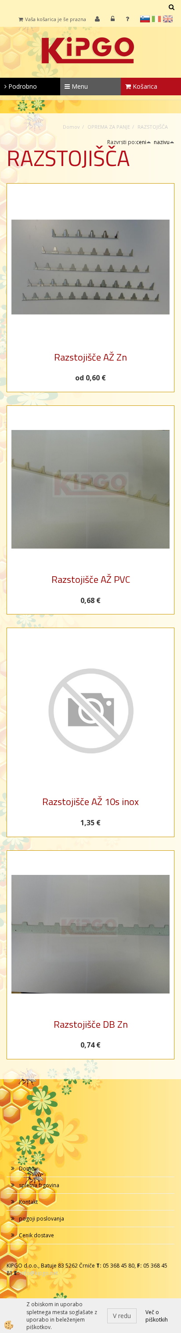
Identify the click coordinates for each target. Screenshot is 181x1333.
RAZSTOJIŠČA (153, 126)
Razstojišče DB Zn (91, 1024)
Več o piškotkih (156, 1315)
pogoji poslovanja (41, 1218)
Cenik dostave (36, 1235)
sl (145, 18)
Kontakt (28, 1202)
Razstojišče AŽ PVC (90, 579)
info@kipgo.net (39, 1273)
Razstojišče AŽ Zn (90, 357)
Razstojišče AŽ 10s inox (90, 801)
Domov (71, 126)
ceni (141, 142)
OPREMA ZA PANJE (108, 126)
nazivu (162, 142)
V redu (122, 1315)
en (168, 18)
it (156, 18)
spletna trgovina (39, 1185)
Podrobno (22, 86)
